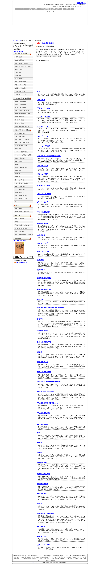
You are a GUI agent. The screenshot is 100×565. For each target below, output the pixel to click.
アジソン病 (41, 100)
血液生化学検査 (19, 60)
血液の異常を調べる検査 (22, 126)
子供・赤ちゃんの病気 (21, 198)
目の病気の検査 (19, 120)
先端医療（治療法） (20, 88)
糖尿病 (39, 452)
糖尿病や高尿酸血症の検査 (22, 113)
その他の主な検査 (20, 91)
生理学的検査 (18, 57)
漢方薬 (17, 222)
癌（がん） (18, 201)
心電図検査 (18, 72)
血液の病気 (18, 148)
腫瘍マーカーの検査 (20, 85)
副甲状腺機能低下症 (44, 289)
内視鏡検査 (18, 75)
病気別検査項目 (56, 9)
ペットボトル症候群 (44, 194)
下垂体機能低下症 (43, 212)
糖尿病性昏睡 (42, 462)
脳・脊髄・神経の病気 (21, 145)
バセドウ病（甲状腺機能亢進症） (49, 156)
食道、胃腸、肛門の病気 (22, 139)
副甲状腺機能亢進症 (44, 278)
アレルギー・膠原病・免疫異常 (24, 155)
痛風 (38, 433)
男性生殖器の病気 (20, 189)
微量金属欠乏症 (42, 362)
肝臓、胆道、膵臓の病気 (22, 142)
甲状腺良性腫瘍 (42, 424)
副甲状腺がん (42, 270)
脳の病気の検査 (19, 117)
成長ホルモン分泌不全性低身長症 (49, 381)
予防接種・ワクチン (20, 94)
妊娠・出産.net (19, 231)
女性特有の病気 (19, 192)
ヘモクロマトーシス (44, 185)
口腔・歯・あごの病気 (21, 183)
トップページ (20, 9)
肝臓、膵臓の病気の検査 (22, 110)
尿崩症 (39, 352)
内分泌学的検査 (19, 78)
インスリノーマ (42, 126)
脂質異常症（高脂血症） (45, 513)
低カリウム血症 (42, 243)
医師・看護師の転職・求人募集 (24, 234)
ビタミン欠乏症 (42, 166)
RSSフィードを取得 (21, 262)
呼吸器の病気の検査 (20, 101)
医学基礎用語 (18, 208)
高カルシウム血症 (43, 545)
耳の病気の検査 (19, 123)
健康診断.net (81, 3)
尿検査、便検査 (19, 69)
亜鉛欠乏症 (41, 235)
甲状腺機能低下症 (43, 413)
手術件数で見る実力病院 (22, 225)
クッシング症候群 (43, 146)
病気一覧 (68, 9)
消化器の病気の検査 (20, 107)
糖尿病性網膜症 (42, 484)
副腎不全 (40, 319)
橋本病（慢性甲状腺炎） (45, 391)
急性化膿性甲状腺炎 (44, 372)
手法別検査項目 (45, 9)
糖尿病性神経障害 (43, 474)
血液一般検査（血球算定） (22, 63)
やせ (38, 91)
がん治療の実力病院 (20, 240)
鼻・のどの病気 (19, 180)
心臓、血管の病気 (20, 136)
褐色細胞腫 (41, 526)
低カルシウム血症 (43, 251)
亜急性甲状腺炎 (42, 223)
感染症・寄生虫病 (20, 158)
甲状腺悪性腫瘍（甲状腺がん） (48, 403)
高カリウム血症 (42, 536)
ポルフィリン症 (42, 202)
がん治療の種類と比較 (21, 228)
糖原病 (39, 442)
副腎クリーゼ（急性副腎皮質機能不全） (51, 307)
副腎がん (40, 299)
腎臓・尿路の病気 (20, 186)
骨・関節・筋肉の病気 (21, 167)
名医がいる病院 (33, 9)
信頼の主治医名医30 (48, 43)
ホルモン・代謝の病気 (21, 152)
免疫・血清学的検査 (20, 82)
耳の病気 (17, 176)
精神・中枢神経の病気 (21, 195)
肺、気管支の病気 (20, 133)
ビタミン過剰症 (42, 174)
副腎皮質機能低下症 (44, 342)
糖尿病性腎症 (42, 493)
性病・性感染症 (19, 161)
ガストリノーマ (42, 136)
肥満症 (39, 503)
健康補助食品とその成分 (22, 212)
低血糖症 (40, 260)
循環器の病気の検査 (20, 104)
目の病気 (17, 173)
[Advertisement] (50, 26)
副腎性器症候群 (42, 330)
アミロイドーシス (43, 108)
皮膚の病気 (18, 170)
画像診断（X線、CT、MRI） (23, 66)
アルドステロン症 (43, 116)
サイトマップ (35, 562)
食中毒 (17, 164)
